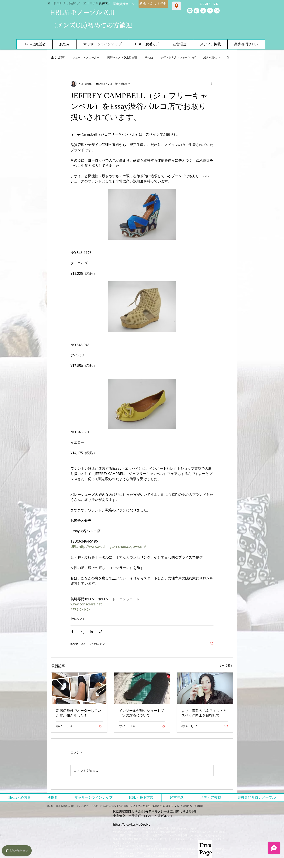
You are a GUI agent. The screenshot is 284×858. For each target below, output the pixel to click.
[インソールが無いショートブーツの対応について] (142, 688)
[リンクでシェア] (101, 632)
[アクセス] (176, 6)
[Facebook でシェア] (72, 632)
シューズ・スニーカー (85, 57)
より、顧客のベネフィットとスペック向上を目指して (204, 713)
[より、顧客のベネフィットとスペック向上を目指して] (205, 688)
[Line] (190, 10)
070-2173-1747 (209, 3)
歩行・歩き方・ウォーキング (178, 57)
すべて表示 (226, 665)
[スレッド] (210, 10)
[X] (203, 10)
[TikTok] (196, 10)
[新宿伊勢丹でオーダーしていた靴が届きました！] (79, 688)
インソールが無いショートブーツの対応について (141, 713)
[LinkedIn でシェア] (91, 632)
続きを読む (210, 57)
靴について (78, 618)
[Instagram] (217, 10)
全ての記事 (58, 57)
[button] (228, 57)
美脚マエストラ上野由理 (122, 57)
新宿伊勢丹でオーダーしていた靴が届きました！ (78, 713)
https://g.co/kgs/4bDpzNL (131, 824)
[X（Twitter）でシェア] (82, 632)
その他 (149, 57)
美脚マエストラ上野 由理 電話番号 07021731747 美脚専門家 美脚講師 (163, 806)
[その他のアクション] (211, 83)
